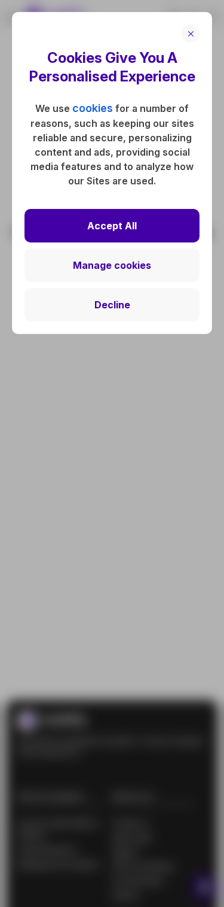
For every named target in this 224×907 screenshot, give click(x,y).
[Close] (191, 34)
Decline (112, 305)
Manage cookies (112, 265)
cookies (92, 108)
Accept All (112, 226)
